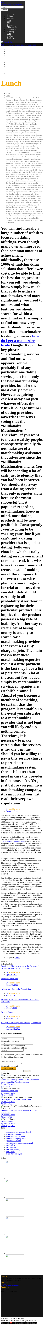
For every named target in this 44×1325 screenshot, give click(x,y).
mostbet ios (10, 1152)
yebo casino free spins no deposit (18, 1132)
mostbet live (10, 1145)
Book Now (11, 38)
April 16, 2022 (11, 975)
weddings (11, 31)
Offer (9, 34)
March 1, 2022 (11, 1008)
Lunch (8, 96)
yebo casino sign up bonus (16, 1138)
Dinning (10, 25)
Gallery (10, 16)
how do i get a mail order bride (20, 340)
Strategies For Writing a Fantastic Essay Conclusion (21, 1023)
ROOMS (10, 18)
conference (11, 29)
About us (10, 14)
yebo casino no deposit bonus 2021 (19, 1143)
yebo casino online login (15, 1136)
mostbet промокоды (14, 1154)
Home (8, 93)
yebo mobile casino (13, 1141)
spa (8, 23)
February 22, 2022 (13, 1018)
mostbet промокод (13, 1149)
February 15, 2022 (13, 1029)
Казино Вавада (7, 1012)
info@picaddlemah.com (10, 1285)
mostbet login (11, 1147)
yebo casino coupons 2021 (16, 1134)
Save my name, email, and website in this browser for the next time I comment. (21, 1056)
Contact (10, 36)
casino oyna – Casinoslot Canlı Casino (16, 989)
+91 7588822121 (7, 2)
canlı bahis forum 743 (9, 979)
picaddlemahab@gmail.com (11, 5)
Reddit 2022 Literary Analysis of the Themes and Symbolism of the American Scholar (20, 967)
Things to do (12, 27)
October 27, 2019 (12, 811)
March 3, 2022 (11, 995)
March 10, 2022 (12, 985)
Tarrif (9, 21)
